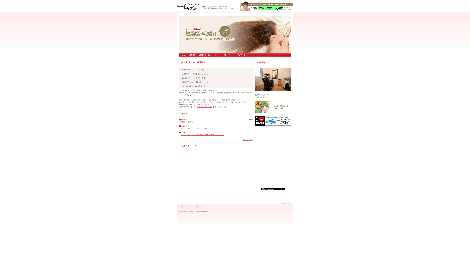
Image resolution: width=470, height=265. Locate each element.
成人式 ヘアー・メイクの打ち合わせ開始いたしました (202, 135)
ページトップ (285, 202)
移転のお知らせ (187, 122)
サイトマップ (197, 206)
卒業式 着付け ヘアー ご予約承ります (197, 128)
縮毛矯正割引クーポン (204, 107)
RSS (251, 119)
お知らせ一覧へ (247, 140)
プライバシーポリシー (185, 206)
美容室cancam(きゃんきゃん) (188, 7)
